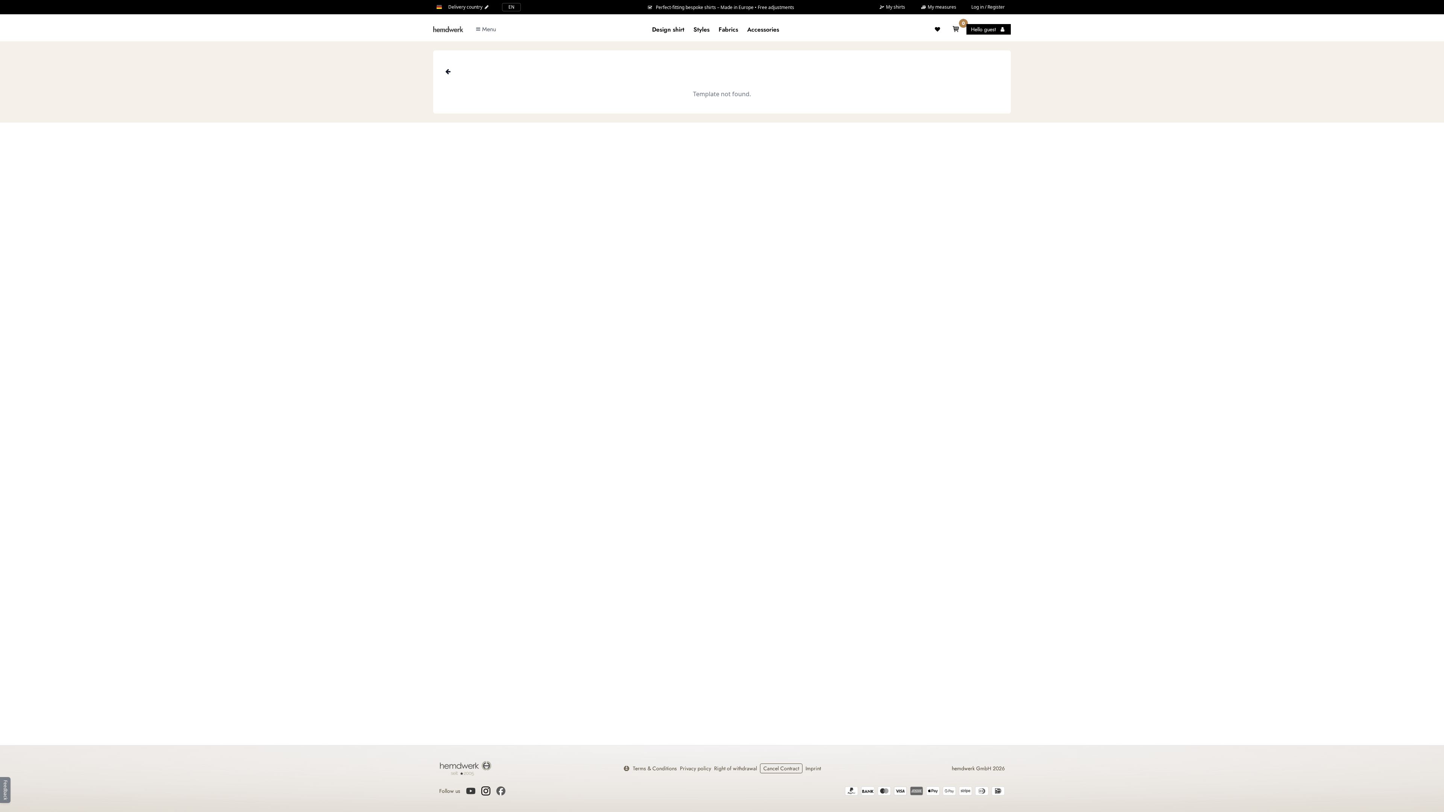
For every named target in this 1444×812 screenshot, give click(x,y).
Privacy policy (695, 768)
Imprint (813, 768)
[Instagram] (485, 790)
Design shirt (668, 29)
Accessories (763, 29)
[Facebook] (500, 790)
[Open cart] (955, 29)
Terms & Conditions (655, 768)
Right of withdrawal (735, 768)
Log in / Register (988, 7)
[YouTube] (470, 790)
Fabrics (728, 29)
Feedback (5, 790)
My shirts (895, 7)
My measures (941, 7)
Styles (701, 29)
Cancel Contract (781, 768)
